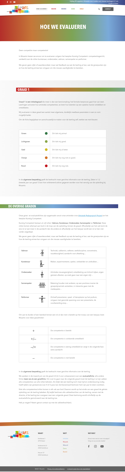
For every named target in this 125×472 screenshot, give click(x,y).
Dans (73, 9)
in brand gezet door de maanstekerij (78, 469)
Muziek (53, 9)
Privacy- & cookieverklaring (55, 469)
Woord (63, 9)
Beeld (82, 9)
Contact (108, 9)
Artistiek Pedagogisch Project (90, 216)
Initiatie (65, 438)
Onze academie (41, 9)
